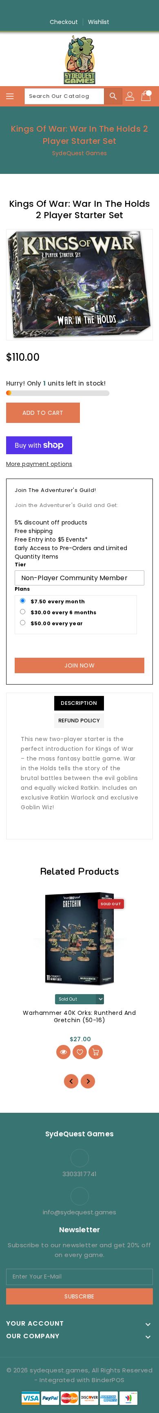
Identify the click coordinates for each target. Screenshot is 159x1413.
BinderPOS (108, 1380)
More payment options (39, 464)
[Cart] (147, 96)
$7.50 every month (57, 601)
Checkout (64, 22)
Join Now (79, 665)
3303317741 (79, 1174)
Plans (22, 588)
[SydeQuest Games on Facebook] (56, 9)
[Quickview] (63, 1052)
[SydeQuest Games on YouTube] (87, 9)
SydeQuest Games (79, 153)
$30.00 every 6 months (62, 612)
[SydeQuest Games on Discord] (103, 9)
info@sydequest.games (80, 1212)
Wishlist (99, 22)
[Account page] (130, 96)
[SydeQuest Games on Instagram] (72, 9)
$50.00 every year (56, 623)
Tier (20, 564)
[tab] (79, 703)
